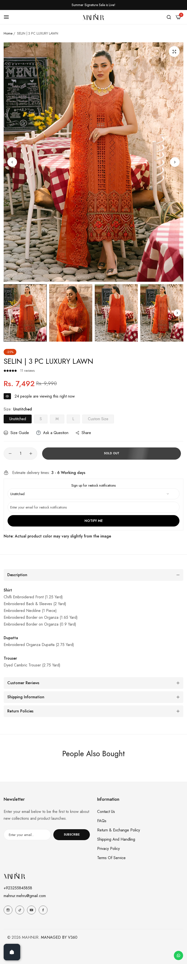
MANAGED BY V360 (59, 937)
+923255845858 (18, 888)
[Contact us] (178, 955)
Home (8, 33)
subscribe (72, 834)
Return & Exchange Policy (118, 830)
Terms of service (111, 858)
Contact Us (106, 811)
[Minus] (10, 453)
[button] (175, 162)
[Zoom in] (174, 51)
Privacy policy (108, 848)
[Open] (12, 952)
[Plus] (31, 453)
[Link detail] (8, 910)
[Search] (169, 17)
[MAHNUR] (93, 17)
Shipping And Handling (116, 839)
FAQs (101, 821)
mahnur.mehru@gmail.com (25, 896)
